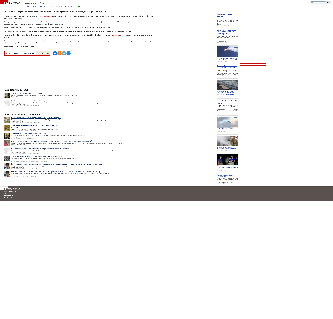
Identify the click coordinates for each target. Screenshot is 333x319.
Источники (42, 6)
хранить (11, 18)
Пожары (70, 6)
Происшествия (60, 6)
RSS (14, 197)
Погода (50, 6)
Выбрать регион (8, 195)
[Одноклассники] (59, 53)
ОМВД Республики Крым (24, 53)
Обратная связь (8, 193)
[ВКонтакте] (55, 53)
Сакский (47, 16)
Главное (28, 6)
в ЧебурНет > (80, 6)
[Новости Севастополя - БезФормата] (10, 2)
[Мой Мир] (68, 53)
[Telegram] (64, 53)
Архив (35, 6)
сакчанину (115, 35)
